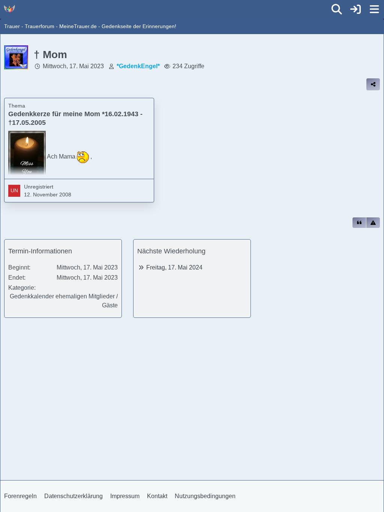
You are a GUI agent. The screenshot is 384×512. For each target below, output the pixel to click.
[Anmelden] (355, 9)
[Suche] (336, 9)
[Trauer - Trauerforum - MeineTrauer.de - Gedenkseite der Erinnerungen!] (9, 8)
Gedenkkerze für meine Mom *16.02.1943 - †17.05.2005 (75, 118)
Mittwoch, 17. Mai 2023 (73, 66)
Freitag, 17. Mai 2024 (174, 267)
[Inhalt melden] (373, 222)
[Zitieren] (359, 222)
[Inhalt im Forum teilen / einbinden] (373, 84)
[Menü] (374, 9)
